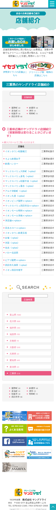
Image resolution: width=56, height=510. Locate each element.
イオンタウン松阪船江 (16, 151)
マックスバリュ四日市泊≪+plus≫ (22, 205)
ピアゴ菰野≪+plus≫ (15, 260)
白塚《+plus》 (12, 237)
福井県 (15, 327)
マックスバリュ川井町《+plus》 (21, 171)
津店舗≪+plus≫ (13, 220)
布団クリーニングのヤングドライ (25, 509)
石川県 (15, 321)
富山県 (15, 314)
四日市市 (17, 116)
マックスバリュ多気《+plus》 (20, 176)
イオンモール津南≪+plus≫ (19, 215)
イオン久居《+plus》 (15, 195)
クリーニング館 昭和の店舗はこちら (41, 74)
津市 (32, 111)
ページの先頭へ (53, 507)
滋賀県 (15, 334)
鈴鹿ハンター (11, 163)
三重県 (15, 373)
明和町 (33, 113)
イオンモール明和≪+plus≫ (19, 210)
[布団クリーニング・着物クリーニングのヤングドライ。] (24, 4)
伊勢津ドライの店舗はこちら (15, 73)
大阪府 (15, 347)
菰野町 (16, 108)
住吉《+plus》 (12, 247)
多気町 (16, 111)
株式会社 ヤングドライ (34, 499)
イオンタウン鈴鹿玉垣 (16, 232)
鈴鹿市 (33, 108)
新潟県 (14, 366)
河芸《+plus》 (12, 242)
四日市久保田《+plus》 (16, 265)
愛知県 (15, 360)
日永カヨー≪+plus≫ (15, 228)
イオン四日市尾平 (14, 270)
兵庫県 (14, 353)
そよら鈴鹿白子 (12, 158)
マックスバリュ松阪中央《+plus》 (22, 181)
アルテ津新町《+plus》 (16, 191)
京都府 (14, 340)
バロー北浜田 (11, 252)
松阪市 (16, 113)
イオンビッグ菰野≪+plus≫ (19, 200)
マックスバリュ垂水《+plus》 (20, 186)
